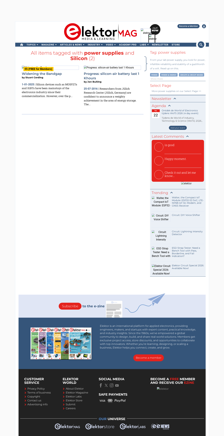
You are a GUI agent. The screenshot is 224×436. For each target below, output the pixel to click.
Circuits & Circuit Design (191, 75)
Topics (31, 44)
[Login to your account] (204, 26)
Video (109, 44)
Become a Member (188, 26)
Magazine (47, 44)
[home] (22, 44)
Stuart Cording (34, 77)
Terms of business (39, 392)
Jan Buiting (94, 81)
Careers (71, 408)
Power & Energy (168, 75)
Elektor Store (74, 400)
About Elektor (75, 388)
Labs (143, 44)
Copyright (33, 396)
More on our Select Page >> (176, 91)
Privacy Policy (36, 388)
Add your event (178, 128)
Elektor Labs (74, 396)
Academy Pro (128, 44)
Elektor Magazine (77, 392)
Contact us (34, 400)
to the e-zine (83, 306)
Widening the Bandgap (42, 74)
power (154, 75)
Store (176, 44)
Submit (70, 404)
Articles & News (71, 44)
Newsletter (160, 44)
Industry (94, 44)
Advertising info (37, 404)
